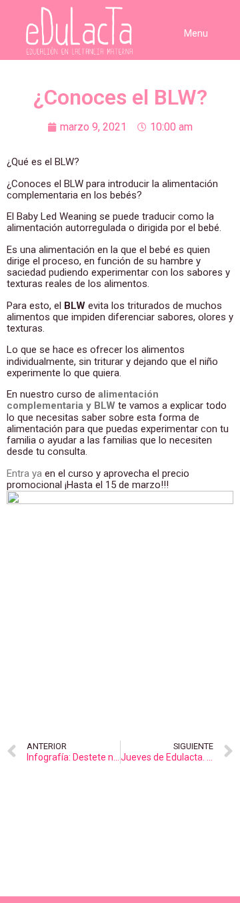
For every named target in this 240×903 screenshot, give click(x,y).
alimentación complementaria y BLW (83, 400)
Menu (196, 33)
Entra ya (24, 473)
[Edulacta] (53, 31)
